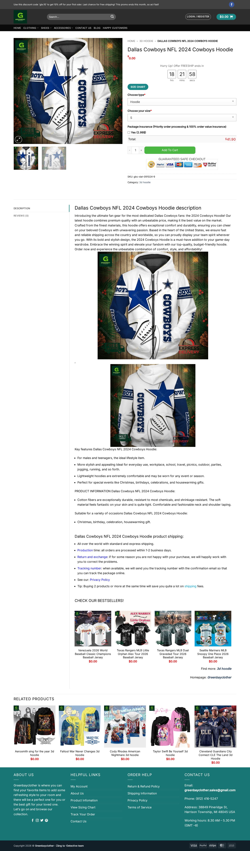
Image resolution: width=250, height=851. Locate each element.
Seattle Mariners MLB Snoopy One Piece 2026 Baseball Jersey (213, 654)
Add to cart (170, 150)
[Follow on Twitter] (41, 820)
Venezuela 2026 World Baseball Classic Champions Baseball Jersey (93, 654)
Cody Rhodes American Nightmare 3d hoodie (125, 753)
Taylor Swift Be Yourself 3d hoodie (170, 753)
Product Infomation (84, 800)
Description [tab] (22, 208)
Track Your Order (83, 814)
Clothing (29, 27)
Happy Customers (115, 27)
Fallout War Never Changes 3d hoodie (79, 753)
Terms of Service (140, 807)
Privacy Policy (137, 800)
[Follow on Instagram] (37, 820)
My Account (79, 786)
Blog (97, 27)
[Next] (116, 91)
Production (85, 550)
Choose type (136, 94)
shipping (190, 586)
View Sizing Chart (83, 807)
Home (17, 27)
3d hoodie (146, 41)
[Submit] (112, 17)
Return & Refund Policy (144, 786)
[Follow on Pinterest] (46, 820)
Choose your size (140, 110)
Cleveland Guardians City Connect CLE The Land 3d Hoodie (215, 755)
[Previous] (20, 91)
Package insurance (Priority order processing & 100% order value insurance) (177, 126)
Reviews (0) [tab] (21, 215)
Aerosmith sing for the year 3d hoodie (34, 753)
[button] (198, 17)
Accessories (62, 27)
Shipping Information (142, 793)
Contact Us (83, 27)
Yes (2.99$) (138, 132)
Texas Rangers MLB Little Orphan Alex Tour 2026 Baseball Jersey (133, 654)
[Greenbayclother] (28, 17)
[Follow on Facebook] (232, 4)
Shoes (45, 27)
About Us (77, 793)
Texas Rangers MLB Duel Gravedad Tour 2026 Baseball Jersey (173, 654)
